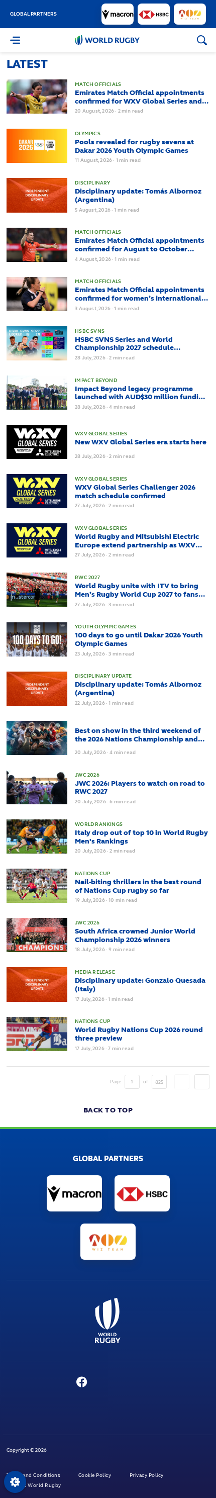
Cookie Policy (95, 1475)
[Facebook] (82, 1382)
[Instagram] (122, 1383)
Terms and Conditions (34, 1475)
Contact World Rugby (34, 1485)
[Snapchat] (141, 1383)
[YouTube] (103, 1383)
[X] (61, 1383)
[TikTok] (160, 1383)
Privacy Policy (147, 1475)
